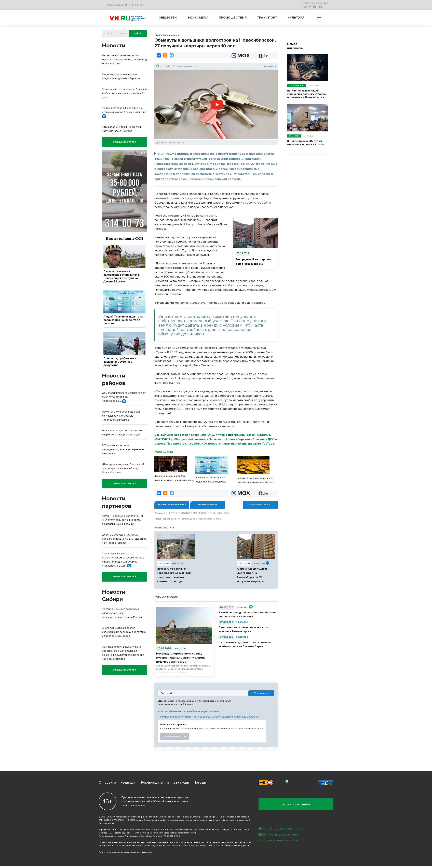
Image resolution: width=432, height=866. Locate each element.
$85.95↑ (139, 5)
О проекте (107, 782)
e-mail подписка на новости (284, 829)
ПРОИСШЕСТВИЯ (296, 85)
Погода (199, 782)
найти (138, 33)
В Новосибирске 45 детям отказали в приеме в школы (305, 142)
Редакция (128, 782)
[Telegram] (172, 55)
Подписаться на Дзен (175, 736)
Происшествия (233, 17)
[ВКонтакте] (159, 55)
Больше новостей (124, 142)
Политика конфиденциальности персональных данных (125, 852)
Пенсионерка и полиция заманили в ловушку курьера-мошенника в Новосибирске (307, 94)
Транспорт (267, 17)
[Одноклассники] (165, 55)
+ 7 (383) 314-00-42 (140, 833)
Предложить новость (260, 504)
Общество (168, 17)
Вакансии (181, 782)
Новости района (205, 504)
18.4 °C (129, 5)
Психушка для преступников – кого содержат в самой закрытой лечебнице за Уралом (208, 716)
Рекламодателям (155, 782)
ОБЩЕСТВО (178, 563)
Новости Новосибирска (173, 504)
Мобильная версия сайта (278, 840)
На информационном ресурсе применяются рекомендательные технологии (136, 842)
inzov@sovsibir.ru (187, 833)
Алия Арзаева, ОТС (188, 66)
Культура (296, 17)
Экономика (198, 17)
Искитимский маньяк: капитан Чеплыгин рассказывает (189, 711)
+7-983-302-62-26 (171, 836)
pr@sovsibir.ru (145, 836)
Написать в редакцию (296, 804)
